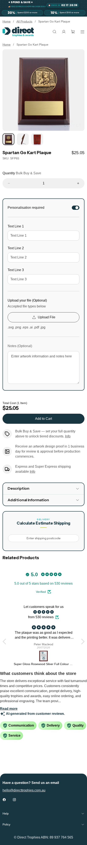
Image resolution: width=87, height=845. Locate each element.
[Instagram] (14, 799)
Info (68, 436)
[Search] (54, 32)
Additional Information (28, 500)
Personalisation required (26, 207)
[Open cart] (73, 32)
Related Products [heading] (21, 557)
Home (7, 21)
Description (18, 488)
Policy (6, 824)
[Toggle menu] (82, 32)
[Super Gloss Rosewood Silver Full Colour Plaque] (43, 656)
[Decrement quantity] (9, 183)
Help (6, 813)
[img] (44, 612)
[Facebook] (4, 799)
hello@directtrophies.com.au (24, 790)
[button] (5, 641)
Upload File (46, 317)
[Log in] (64, 32)
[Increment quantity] (78, 183)
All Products (24, 21)
